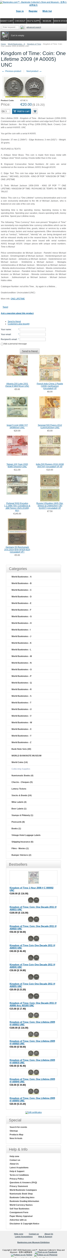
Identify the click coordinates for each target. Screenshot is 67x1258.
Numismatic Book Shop (21, 1194)
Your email (6, 334)
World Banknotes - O (22, 669)
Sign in (20, 11)
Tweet (5, 307)
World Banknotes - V (21, 716)
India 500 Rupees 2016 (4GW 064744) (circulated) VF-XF (50, 465)
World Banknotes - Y (21, 736)
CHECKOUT (20, 21)
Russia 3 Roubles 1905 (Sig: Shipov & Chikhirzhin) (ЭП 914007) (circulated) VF (49, 505)
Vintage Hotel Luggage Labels (26, 835)
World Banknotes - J (21, 636)
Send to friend (14, 321)
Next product (34, 71)
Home (3, 44)
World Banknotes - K (16, 44)
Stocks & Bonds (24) (22, 795)
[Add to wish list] (35, 111)
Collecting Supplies (21, 769)
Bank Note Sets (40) (21, 749)
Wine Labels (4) (19, 802)
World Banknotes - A (22, 577)
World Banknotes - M (22, 656)
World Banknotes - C (22, 590)
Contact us (15, 1160)
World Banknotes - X (21, 729)
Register (33, 11)
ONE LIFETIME (18, 299)
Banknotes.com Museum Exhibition (33, 1242)
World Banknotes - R (22, 689)
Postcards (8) (18, 822)
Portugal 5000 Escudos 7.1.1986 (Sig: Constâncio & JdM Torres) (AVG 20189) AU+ (17, 507)
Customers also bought (18, 324)
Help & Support (17, 1171)
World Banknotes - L (21, 649)
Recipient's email (9, 339)
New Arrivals (16, 1138)
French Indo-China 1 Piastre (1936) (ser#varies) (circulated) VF (50, 386)
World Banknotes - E (21, 603)
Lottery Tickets (19, 789)
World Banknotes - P (21, 676)
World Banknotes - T (21, 702)
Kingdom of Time (34, 44)
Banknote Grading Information (24, 1201)
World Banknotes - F (21, 610)
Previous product (11, 71)
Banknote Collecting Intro (22, 1197)
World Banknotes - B (22, 583)
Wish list (47, 11)
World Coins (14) (20, 762)
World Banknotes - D (22, 596)
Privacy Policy (17, 1179)
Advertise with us (18, 1220)
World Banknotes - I (21, 630)
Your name (6, 329)
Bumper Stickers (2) (21, 855)
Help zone (14, 1156)
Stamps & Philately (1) (22, 815)
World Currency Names (21, 1205)
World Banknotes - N (22, 663)
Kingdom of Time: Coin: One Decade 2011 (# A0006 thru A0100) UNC (33, 1004)
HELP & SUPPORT (33, 21)
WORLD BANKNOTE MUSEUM (26, 755)
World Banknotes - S (21, 696)
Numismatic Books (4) (22, 775)
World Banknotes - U (22, 709)
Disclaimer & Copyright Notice (24, 1223)
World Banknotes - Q (22, 683)
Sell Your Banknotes (19, 1209)
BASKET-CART (6, 21)
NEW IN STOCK (60, 21)
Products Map (16, 1134)
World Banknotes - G (22, 616)
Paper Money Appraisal (21, 1216)
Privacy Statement (19, 1186)
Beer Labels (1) (19, 809)
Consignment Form (19, 1212)
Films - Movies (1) (20, 848)
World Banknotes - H (22, 623)
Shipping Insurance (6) (22, 842)
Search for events (18, 1127)
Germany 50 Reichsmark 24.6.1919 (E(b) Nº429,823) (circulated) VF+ (17, 549)
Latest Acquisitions (19, 1167)
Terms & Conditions (19, 1175)
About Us (14, 1164)
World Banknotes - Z (21, 742)
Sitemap (14, 1131)
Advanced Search (33, 27)
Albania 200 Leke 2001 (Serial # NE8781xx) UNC (17, 385)
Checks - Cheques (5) (22, 782)
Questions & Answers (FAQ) (23, 1182)
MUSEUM (47, 21)
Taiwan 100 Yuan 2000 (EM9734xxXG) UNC (17, 465)
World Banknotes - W (22, 722)
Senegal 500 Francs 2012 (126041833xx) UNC (50, 426)
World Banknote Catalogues (23, 1190)
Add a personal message (15, 344)
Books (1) (16, 828)
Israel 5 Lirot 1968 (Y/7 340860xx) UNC (17, 426)
